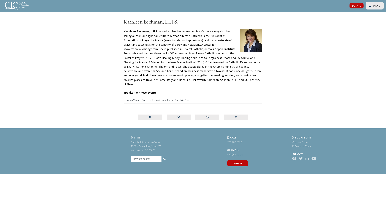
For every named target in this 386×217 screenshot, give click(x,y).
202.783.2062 (234, 142)
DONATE (356, 5)
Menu (376, 5)
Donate (238, 163)
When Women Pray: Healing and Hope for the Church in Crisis (158, 99)
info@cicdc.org (235, 154)
